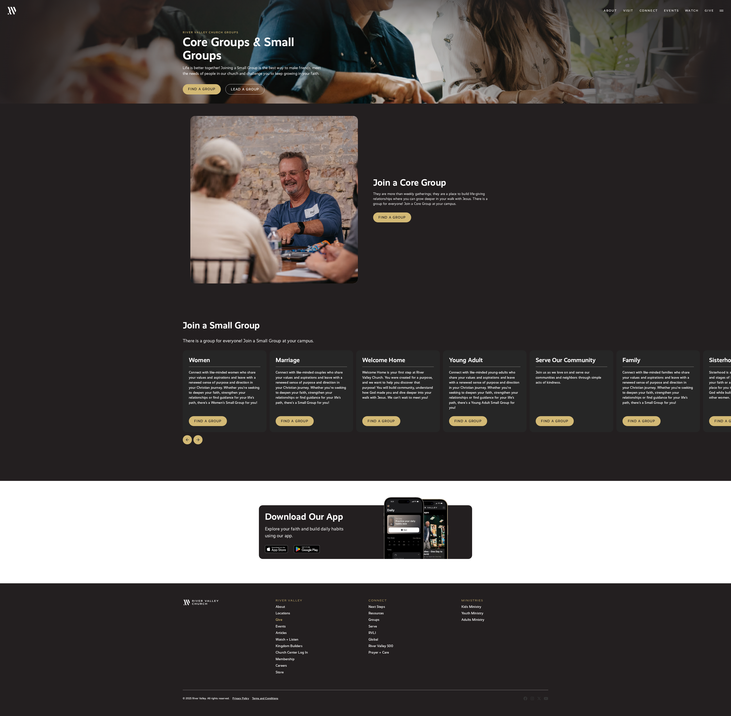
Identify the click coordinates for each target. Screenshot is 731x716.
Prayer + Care (379, 652)
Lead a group (245, 89)
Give (279, 620)
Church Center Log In (292, 652)
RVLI (372, 633)
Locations (283, 613)
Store (280, 672)
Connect (649, 10)
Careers (281, 665)
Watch (692, 10)
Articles (281, 633)
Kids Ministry (471, 607)
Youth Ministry (472, 613)
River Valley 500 (381, 646)
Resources (376, 613)
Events (671, 10)
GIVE (709, 10)
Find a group (201, 89)
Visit (628, 10)
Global (373, 639)
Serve (373, 626)
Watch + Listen (287, 639)
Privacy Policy (240, 698)
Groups (374, 620)
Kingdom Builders (289, 646)
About (610, 10)
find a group (208, 421)
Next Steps (377, 607)
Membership (285, 659)
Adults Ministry (472, 620)
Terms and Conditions (265, 698)
